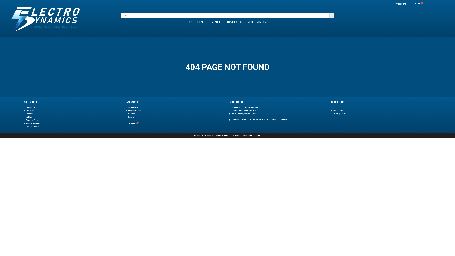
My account (400, 4)
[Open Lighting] (221, 22)
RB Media (258, 135)
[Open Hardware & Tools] (243, 22)
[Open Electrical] (207, 22)
